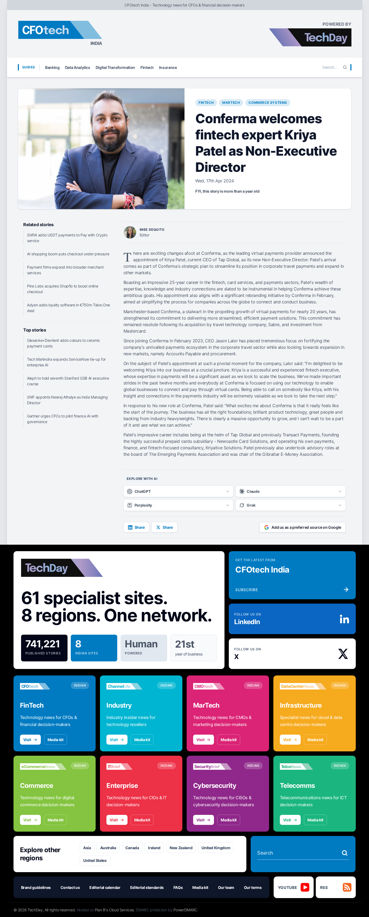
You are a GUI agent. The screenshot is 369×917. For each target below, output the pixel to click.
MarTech (231, 103)
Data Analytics (77, 67)
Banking (52, 67)
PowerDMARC (185, 910)
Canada (132, 847)
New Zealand (181, 847)
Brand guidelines (36, 887)
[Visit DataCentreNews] (303, 686)
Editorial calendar (104, 887)
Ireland (154, 847)
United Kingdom (216, 847)
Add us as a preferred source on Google (306, 527)
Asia (87, 847)
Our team (226, 887)
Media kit (55, 739)
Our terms (253, 887)
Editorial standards (147, 887)
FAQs (178, 887)
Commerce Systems (268, 103)
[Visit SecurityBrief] (216, 766)
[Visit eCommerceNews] (43, 766)
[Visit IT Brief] (129, 766)
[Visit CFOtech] (43, 686)
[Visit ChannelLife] (129, 686)
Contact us (70, 887)
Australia (108, 847)
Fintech (147, 67)
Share (140, 527)
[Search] (345, 67)
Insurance (168, 67)
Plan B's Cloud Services (114, 910)
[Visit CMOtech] (216, 686)
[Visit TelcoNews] (303, 766)
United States (94, 860)
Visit (27, 739)
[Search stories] (344, 853)
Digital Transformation (115, 67)
